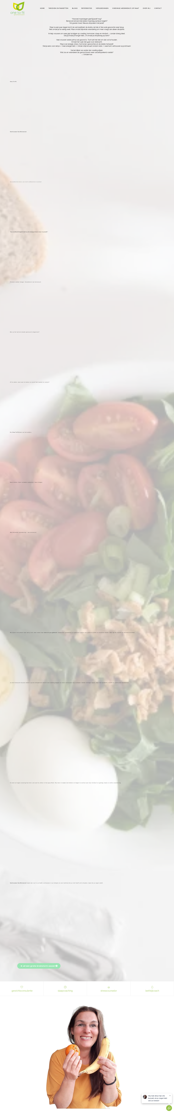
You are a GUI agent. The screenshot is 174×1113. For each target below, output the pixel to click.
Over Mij (146, 8)
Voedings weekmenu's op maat (125, 8)
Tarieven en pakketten (58, 8)
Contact (158, 8)
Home (42, 8)
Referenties (86, 8)
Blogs (75, 8)
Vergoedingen (102, 8)
